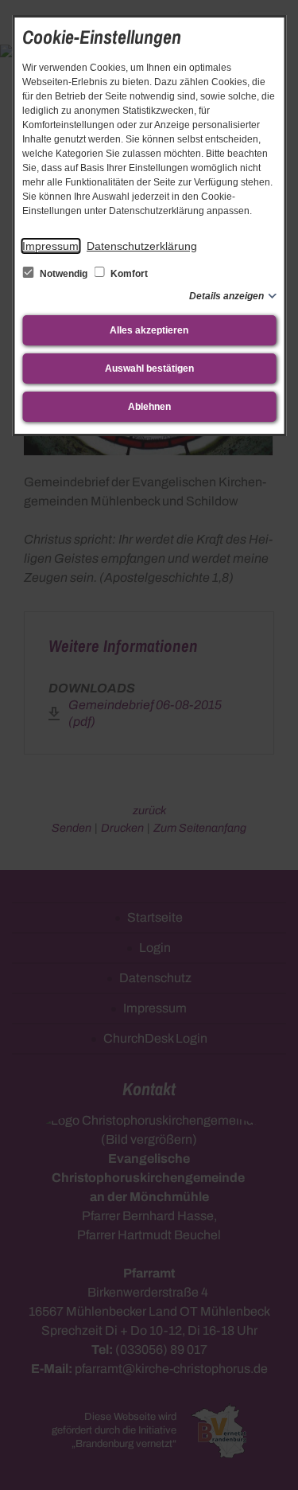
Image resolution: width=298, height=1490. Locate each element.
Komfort (128, 273)
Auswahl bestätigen (149, 368)
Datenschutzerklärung (142, 246)
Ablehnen (149, 406)
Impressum (50, 246)
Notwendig (63, 273)
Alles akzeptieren (149, 330)
